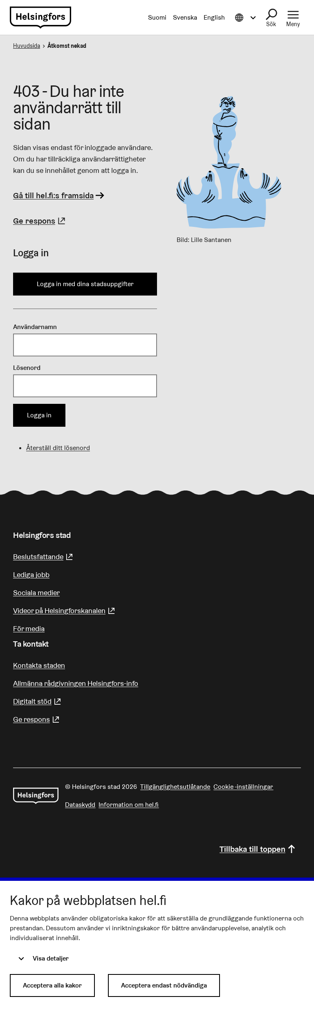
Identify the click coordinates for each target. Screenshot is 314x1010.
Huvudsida (26, 45)
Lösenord (26, 367)
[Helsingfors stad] (35, 796)
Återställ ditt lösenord (58, 447)
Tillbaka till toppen (252, 849)
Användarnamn (35, 326)
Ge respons (40, 220)
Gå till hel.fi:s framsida (53, 195)
